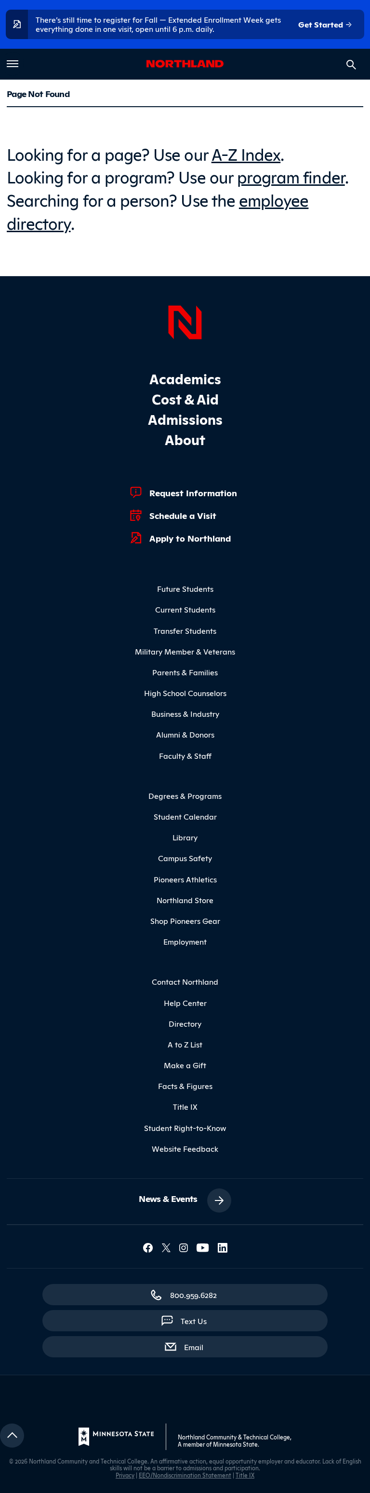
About (185, 439)
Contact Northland (185, 981)
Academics (185, 378)
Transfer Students (185, 630)
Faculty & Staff (185, 755)
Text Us (194, 1320)
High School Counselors (185, 692)
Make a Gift (185, 1065)
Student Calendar (185, 816)
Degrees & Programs (185, 795)
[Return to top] (12, 1435)
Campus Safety (185, 857)
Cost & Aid (185, 398)
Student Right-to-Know (185, 1127)
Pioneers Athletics (185, 879)
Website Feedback (185, 1148)
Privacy (125, 1475)
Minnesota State (235, 1444)
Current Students (185, 609)
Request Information (193, 492)
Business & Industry (185, 713)
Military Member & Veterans (185, 651)
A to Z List (185, 1044)
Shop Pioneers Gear (185, 920)
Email (198, 1346)
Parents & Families (185, 672)
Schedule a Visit (182, 515)
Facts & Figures (185, 1085)
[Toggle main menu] (12, 64)
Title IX (185, 1106)
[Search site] (351, 65)
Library (185, 837)
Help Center (185, 1002)
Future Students (185, 588)
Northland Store (185, 899)
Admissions (185, 418)
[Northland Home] (185, 321)
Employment (185, 941)
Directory (185, 1023)
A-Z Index (246, 153)
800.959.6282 (193, 1294)
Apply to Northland (190, 538)
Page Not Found (38, 93)
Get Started (321, 24)
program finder (291, 176)
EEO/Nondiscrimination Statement (185, 1475)
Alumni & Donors (185, 734)
